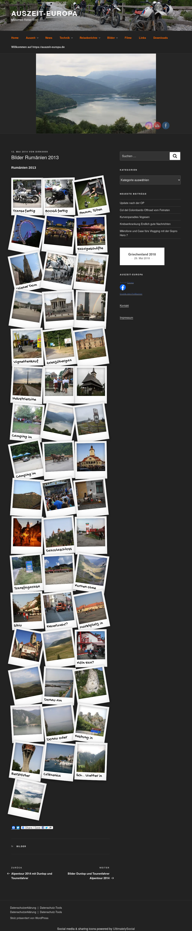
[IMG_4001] (27, 309)
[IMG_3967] (27, 234)
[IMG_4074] (91, 460)
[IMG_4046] (59, 385)
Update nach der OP (132, 203)
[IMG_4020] (91, 309)
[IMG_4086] (91, 497)
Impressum (126, 317)
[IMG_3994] (91, 272)
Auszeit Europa (127, 282)
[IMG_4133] (27, 648)
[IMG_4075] (27, 497)
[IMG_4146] (27, 686)
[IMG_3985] (59, 272)
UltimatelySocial (124, 929)
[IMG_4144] (59, 648)
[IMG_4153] (27, 723)
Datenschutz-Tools (51, 907)
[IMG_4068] (59, 460)
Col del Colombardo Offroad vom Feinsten (145, 210)
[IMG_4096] (91, 535)
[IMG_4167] (27, 799)
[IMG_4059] (59, 422)
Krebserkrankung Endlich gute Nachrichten (145, 224)
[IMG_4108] (59, 573)
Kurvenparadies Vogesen (135, 217)
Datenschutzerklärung (23, 907)
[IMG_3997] (59, 309)
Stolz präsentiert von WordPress (29, 918)
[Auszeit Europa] (123, 289)
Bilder (21, 846)
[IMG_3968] (59, 234)
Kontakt (124, 305)
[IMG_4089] (27, 535)
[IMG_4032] (91, 347)
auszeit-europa (44, 13)
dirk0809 (41, 151)
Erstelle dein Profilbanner (131, 294)
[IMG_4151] (91, 686)
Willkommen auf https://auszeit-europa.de (38, 47)
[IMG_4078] (59, 497)
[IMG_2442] (91, 422)
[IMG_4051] (91, 385)
